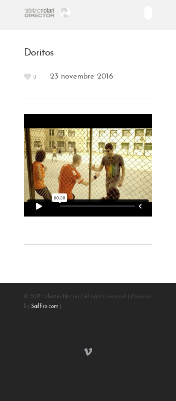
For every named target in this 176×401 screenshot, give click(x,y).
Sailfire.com (45, 306)
